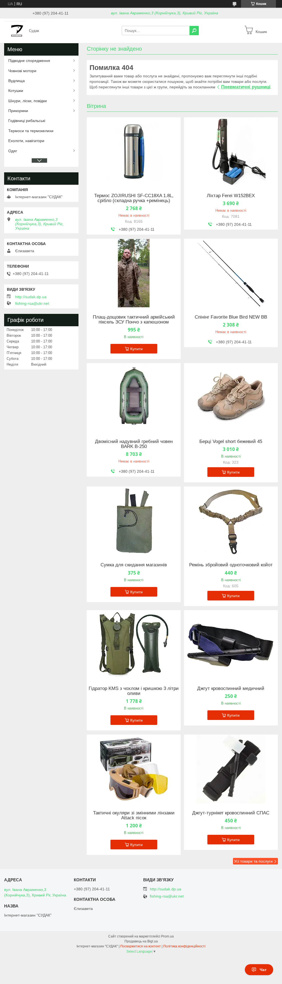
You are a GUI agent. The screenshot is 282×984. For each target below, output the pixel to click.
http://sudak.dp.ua (31, 297)
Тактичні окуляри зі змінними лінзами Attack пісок (134, 815)
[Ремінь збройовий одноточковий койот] (231, 520)
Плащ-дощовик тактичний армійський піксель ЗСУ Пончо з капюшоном (134, 320)
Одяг (12, 151)
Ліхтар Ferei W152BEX (231, 195)
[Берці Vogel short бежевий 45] (231, 397)
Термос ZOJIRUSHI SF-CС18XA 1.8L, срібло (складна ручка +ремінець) (133, 198)
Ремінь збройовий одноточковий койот (231, 564)
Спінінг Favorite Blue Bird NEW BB (231, 317)
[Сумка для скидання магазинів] (134, 520)
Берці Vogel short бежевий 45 (230, 441)
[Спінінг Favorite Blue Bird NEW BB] (231, 273)
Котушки (15, 90)
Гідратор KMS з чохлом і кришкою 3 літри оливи (134, 691)
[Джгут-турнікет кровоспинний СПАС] (231, 769)
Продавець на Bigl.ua (141, 941)
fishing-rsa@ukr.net (32, 303)
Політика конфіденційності (184, 946)
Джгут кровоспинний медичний (230, 688)
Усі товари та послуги (253, 861)
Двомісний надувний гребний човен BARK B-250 (134, 444)
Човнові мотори (22, 71)
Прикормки (18, 110)
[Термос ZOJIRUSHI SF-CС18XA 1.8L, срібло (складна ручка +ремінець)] (134, 151)
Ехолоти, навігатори (26, 140)
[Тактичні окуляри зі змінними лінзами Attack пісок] (134, 769)
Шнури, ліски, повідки (27, 101)
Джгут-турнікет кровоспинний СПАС (230, 813)
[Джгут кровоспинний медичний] (231, 644)
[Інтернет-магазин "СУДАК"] (15, 30)
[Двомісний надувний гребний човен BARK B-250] (134, 397)
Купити (136, 349)
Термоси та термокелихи (30, 131)
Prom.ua (167, 936)
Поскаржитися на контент (140, 946)
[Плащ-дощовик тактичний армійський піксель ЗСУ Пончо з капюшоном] (134, 273)
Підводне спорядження (29, 60)
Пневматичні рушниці (245, 86)
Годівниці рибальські (26, 120)
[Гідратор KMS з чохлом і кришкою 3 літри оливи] (134, 644)
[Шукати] (194, 30)
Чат (263, 969)
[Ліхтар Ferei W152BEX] (231, 151)
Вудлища (16, 80)
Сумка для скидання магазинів (134, 564)
